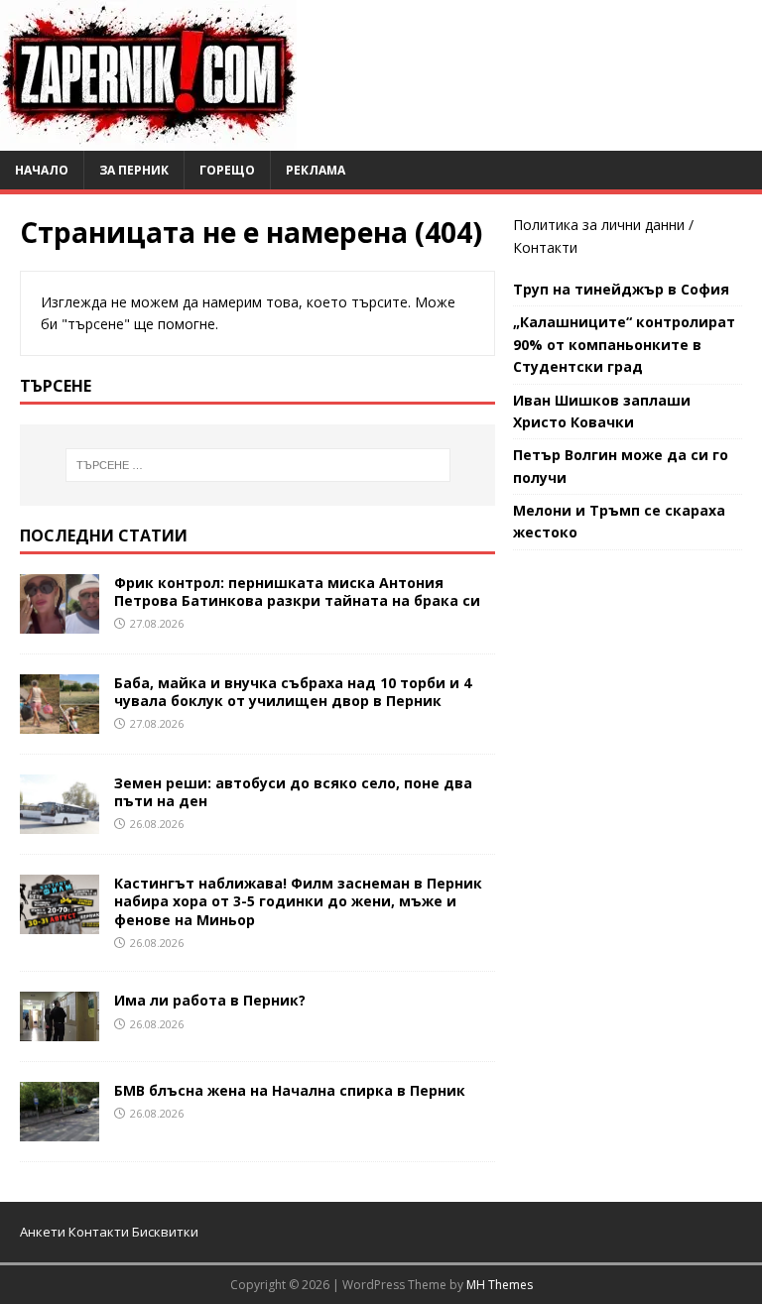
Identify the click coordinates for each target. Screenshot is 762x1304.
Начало (41, 170)
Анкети (42, 1232)
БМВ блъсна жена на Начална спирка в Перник (289, 1090)
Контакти (545, 247)
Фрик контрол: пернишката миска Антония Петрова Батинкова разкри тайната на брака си (297, 591)
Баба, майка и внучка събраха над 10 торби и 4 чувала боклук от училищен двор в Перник (292, 691)
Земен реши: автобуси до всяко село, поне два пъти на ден (293, 791)
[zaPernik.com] (148, 139)
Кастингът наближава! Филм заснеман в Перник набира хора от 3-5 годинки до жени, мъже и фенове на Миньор (298, 901)
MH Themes (499, 1284)
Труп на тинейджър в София (621, 289)
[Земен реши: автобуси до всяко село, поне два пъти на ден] (59, 822)
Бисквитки (165, 1232)
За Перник (134, 170)
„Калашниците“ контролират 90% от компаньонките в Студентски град (624, 344)
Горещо (227, 170)
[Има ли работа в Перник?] (59, 1029)
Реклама (315, 170)
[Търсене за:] (257, 465)
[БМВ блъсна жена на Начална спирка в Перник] (59, 1130)
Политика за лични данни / (603, 224)
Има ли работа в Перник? (210, 1000)
